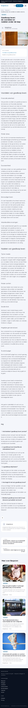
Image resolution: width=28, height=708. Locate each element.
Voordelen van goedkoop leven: (9, 52)
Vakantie (3, 690)
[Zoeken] (14, 5)
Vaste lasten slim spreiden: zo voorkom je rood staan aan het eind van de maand (14, 654)
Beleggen (3, 682)
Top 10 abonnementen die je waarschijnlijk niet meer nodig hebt (12, 620)
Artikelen (3, 698)
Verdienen (3, 684)
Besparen (7, 10)
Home (2, 10)
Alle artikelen (19, 5)
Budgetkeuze (9, 524)
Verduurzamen (4, 686)
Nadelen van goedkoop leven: (9, 54)
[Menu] (25, 5)
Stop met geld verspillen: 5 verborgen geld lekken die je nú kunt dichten (13, 586)
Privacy (2, 700)
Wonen (2, 692)
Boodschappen (4, 688)
